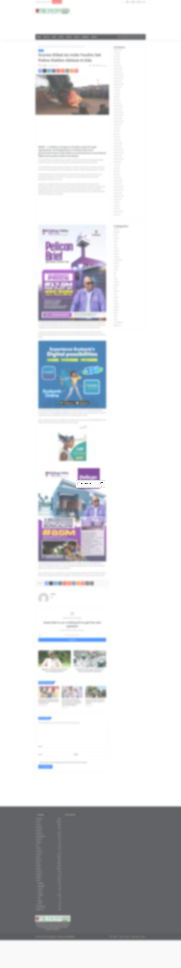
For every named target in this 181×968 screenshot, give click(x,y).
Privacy (100, 486)
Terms (102, 486)
